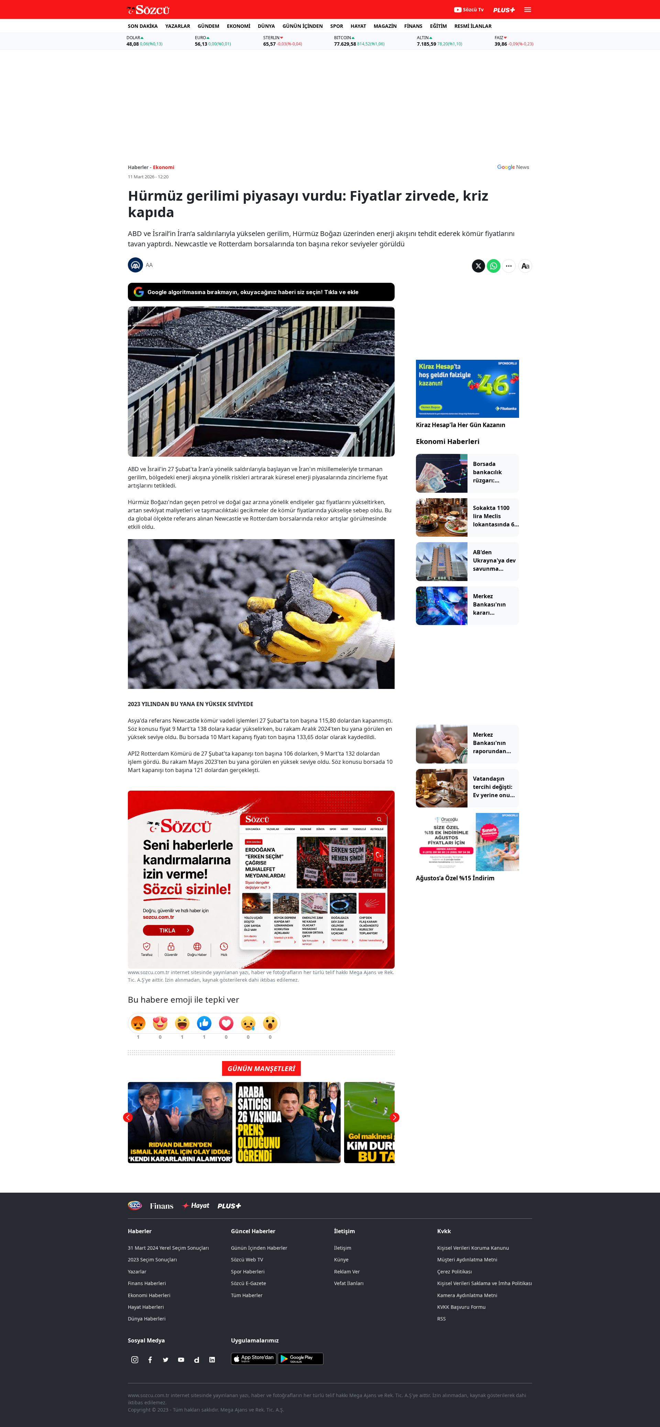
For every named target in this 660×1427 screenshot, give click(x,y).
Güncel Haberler (253, 1231)
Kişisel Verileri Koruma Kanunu (473, 1248)
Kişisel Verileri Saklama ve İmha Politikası (484, 1283)
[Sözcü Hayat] (195, 1206)
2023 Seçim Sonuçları (152, 1259)
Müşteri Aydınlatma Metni (467, 1259)
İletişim (342, 1248)
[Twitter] (166, 1360)
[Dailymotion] (197, 1360)
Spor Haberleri (248, 1271)
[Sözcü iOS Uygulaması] (253, 1358)
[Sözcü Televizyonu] (135, 1205)
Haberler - (140, 167)
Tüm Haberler (247, 1295)
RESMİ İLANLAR (473, 26)
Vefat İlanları (349, 1283)
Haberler (140, 1231)
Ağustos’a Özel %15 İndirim (455, 878)
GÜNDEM (208, 26)
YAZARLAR (177, 26)
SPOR (336, 26)
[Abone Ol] (513, 167)
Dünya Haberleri (147, 1318)
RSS (441, 1318)
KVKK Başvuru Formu (461, 1307)
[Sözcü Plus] (229, 1205)
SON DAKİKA (143, 26)
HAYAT (358, 26)
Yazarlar (137, 1271)
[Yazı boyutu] (525, 266)
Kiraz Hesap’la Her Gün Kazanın (460, 425)
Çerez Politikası (454, 1271)
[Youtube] (181, 1360)
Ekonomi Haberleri (448, 441)
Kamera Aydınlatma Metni (467, 1295)
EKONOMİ (238, 26)
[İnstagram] (135, 1360)
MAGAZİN (385, 26)
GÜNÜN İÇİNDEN (303, 26)
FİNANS (413, 26)
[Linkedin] (212, 1360)
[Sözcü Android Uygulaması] (300, 1358)
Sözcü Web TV (247, 1259)
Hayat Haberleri (146, 1307)
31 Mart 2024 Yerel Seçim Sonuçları (168, 1248)
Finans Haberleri (147, 1283)
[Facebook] (150, 1360)
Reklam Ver (347, 1271)
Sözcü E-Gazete (248, 1283)
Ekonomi (163, 167)
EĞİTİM (438, 26)
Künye (341, 1259)
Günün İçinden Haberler (259, 1248)
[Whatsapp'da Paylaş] (493, 266)
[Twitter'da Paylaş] (478, 266)
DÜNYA (266, 26)
